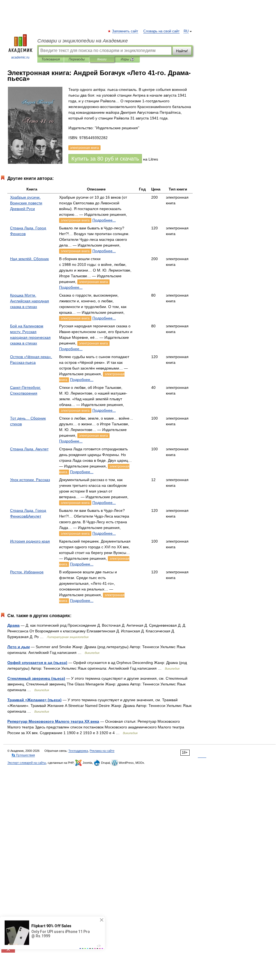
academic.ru (20, 57)
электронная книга (75, 220)
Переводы (77, 59)
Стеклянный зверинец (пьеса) (36, 678)
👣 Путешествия (23, 755)
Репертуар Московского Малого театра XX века (53, 721)
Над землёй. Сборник (29, 259)
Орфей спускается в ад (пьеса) (37, 662)
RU (186, 31)
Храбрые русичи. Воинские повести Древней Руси (26, 203)
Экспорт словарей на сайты (26, 762)
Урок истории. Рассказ (30, 480)
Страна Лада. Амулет (29, 449)
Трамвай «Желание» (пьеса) (34, 700)
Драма (13, 625)
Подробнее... (104, 220)
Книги (102, 59)
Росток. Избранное (27, 572)
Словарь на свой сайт (161, 31)
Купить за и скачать (105, 159)
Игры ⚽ (127, 59)
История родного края (30, 541)
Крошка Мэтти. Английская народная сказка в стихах (29, 301)
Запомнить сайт (125, 31)
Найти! (182, 51)
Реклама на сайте (102, 750)
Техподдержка (78, 750)
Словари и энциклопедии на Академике (82, 41)
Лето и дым (18, 647)
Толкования (50, 59)
